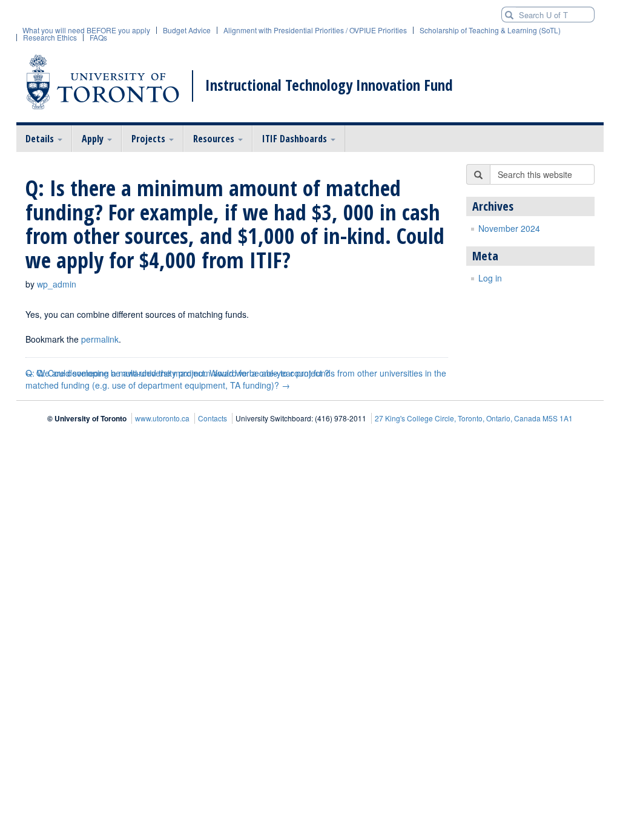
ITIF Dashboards (295, 138)
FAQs (98, 37)
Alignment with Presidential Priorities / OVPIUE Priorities (315, 30)
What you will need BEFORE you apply (86, 30)
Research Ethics (50, 37)
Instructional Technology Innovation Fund (329, 85)
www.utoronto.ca (162, 418)
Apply (94, 138)
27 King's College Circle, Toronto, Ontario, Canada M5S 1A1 (474, 418)
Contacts (212, 418)
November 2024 (509, 228)
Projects (149, 138)
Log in (490, 278)
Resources (215, 138)
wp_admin (56, 284)
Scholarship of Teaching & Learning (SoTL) (490, 30)
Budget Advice (187, 30)
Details (40, 138)
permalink (100, 339)
